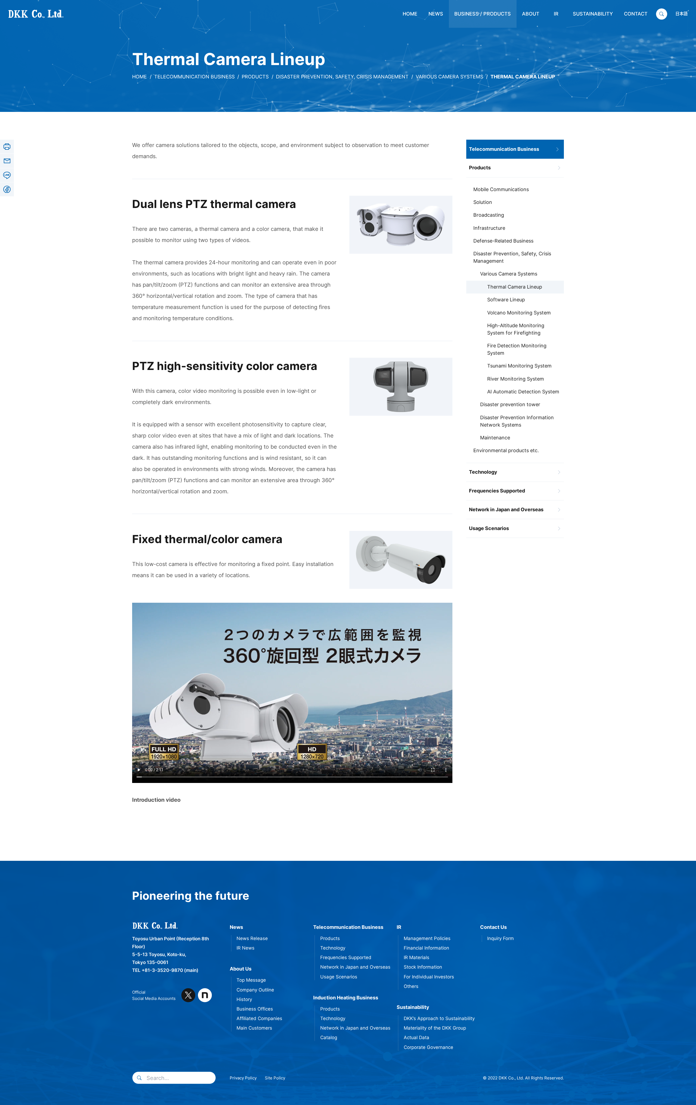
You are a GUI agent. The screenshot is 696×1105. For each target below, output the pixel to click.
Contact (636, 14)
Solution (482, 202)
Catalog (328, 1037)
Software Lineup (506, 299)
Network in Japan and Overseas (506, 509)
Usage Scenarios (489, 528)
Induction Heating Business (345, 997)
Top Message (251, 980)
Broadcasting (488, 215)
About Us (240, 969)
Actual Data (416, 1037)
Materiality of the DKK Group (435, 1028)
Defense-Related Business (503, 241)
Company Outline (255, 990)
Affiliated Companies (259, 1018)
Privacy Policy (243, 1077)
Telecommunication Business (194, 76)
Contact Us (493, 927)
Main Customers (254, 1028)
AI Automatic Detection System (523, 391)
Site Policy (275, 1077)
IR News (245, 948)
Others (411, 986)
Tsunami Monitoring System (519, 366)
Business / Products (482, 14)
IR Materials (416, 957)
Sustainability (593, 14)
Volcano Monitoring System (519, 313)
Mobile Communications (501, 189)
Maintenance (495, 437)
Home (410, 14)
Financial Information (426, 948)
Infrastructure (489, 228)
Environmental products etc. (506, 450)
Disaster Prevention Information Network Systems (517, 421)
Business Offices (255, 1009)
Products (255, 76)
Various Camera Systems (449, 76)
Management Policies (427, 938)
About (530, 14)
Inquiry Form (500, 938)
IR (556, 14)
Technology (483, 472)
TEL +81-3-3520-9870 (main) (165, 970)
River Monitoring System (515, 379)
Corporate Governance (428, 1047)
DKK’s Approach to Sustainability (439, 1018)
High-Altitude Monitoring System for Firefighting (515, 329)
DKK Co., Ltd (24, 13)
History (244, 999)
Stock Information (423, 967)
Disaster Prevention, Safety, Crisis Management (342, 76)
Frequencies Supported (497, 491)
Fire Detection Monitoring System (516, 349)
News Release (252, 938)
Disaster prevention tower (510, 404)
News (435, 14)
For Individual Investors (429, 976)
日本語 (681, 13)
